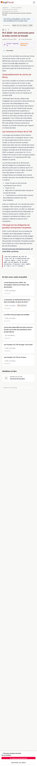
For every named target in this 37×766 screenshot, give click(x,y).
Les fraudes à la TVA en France (15, 357)
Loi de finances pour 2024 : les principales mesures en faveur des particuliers (16, 285)
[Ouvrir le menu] (33, 2)
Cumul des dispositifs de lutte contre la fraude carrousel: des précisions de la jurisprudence (18, 329)
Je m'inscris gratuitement (18, 758)
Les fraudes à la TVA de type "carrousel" (18, 344)
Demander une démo (18, 763)
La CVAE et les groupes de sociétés (16, 315)
